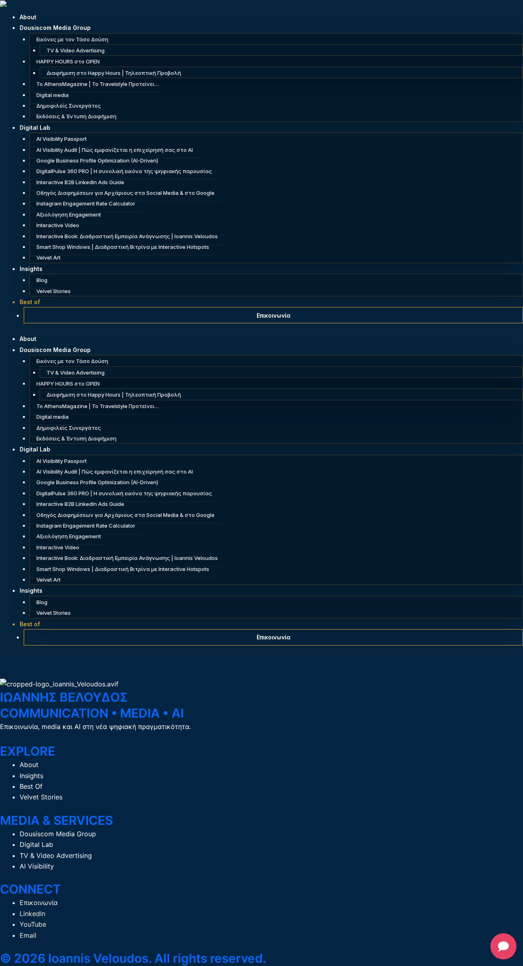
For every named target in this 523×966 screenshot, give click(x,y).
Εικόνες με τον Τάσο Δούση (72, 39)
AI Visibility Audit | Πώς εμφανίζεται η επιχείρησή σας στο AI (114, 150)
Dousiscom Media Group (55, 27)
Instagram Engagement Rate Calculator (85, 203)
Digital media (52, 95)
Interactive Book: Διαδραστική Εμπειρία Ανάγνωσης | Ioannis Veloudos (127, 236)
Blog (41, 280)
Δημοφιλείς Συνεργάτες (68, 105)
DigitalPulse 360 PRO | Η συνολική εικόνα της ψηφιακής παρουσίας (124, 171)
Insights (31, 268)
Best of (30, 301)
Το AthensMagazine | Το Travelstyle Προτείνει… (97, 84)
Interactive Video (57, 225)
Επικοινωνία (274, 315)
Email (28, 935)
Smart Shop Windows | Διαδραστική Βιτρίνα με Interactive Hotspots (122, 247)
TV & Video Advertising (76, 50)
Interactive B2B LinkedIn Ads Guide (80, 182)
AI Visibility (37, 866)
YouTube (33, 924)
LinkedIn (32, 914)
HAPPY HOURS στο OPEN (68, 61)
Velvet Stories (53, 291)
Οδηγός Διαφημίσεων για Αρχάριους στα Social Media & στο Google (125, 193)
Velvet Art (48, 257)
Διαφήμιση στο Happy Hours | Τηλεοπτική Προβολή (114, 73)
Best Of (31, 786)
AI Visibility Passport (61, 138)
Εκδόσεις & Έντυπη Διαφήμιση (76, 116)
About (28, 17)
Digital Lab (35, 127)
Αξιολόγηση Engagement (68, 214)
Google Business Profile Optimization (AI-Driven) (97, 160)
